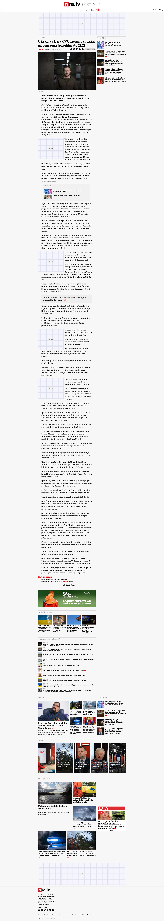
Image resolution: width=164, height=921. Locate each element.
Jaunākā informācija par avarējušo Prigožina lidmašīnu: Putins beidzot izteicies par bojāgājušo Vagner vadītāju (68, 690)
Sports (87, 10)
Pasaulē (43, 37)
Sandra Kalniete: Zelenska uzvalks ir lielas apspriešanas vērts (63, 670)
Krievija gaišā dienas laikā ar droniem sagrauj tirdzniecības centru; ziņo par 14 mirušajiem (74, 628)
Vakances (84, 914)
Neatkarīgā (59, 10)
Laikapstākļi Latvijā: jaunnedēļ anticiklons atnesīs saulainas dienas (83, 825)
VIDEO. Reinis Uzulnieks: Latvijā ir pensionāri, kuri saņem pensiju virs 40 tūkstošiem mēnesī (114, 71)
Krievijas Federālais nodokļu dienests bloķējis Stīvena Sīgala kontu (52, 725)
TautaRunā (74, 10)
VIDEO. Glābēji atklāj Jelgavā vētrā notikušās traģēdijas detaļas (83, 800)
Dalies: (61, 585)
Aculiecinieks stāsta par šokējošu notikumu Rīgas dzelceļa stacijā (64, 680)
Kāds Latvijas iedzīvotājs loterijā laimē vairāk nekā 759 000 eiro (64, 675)
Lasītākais (102, 38)
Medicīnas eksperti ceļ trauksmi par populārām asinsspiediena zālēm (67, 190)
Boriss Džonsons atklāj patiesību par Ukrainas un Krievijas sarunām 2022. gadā (44, 628)
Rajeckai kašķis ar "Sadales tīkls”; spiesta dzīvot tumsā (61, 665)
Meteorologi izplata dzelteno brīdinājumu (52, 807)
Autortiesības (71, 914)
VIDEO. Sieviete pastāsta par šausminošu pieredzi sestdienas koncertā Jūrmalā (115, 52)
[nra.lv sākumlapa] (72, 4)
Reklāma (44, 914)
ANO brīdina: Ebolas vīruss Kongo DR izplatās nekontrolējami (89, 712)
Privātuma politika (54, 914)
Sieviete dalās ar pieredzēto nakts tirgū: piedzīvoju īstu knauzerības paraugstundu (115, 79)
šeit (65, 300)
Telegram (57, 581)
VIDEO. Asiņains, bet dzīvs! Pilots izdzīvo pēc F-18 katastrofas (75, 712)
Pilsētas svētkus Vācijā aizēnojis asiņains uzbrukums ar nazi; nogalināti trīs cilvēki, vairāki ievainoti (68, 644)
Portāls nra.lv (41, 49)
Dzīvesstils (66, 10)
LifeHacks (81, 10)
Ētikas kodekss (78, 914)
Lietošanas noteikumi (63, 914)
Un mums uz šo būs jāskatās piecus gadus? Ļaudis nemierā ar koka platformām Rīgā (68, 660)
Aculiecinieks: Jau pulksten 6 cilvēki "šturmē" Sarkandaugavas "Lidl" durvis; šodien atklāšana (68, 655)
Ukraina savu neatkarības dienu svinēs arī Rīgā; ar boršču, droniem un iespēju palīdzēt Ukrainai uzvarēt (68, 685)
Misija (48, 914)
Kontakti (89, 914)
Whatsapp (66, 581)
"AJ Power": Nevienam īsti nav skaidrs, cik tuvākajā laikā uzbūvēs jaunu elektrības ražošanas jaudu (67, 649)
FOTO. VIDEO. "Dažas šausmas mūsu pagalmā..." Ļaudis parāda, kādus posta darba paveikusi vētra (81, 853)
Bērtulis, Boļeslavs (86, 5)
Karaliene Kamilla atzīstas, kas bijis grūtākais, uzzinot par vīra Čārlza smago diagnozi (89, 729)
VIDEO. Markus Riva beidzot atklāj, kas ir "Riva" (67, 195)
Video (41, 740)
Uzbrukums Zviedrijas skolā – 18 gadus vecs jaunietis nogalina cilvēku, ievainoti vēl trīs (76, 729)
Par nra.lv (40, 914)
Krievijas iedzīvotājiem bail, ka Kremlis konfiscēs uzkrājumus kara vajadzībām (88, 629)
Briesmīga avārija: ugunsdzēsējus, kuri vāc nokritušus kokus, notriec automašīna (114, 62)
